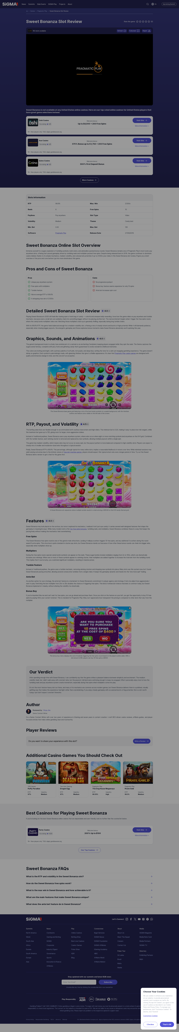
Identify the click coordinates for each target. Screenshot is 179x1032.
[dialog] (89, 516)
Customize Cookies (150, 1016)
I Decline (150, 1024)
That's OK (167, 1024)
